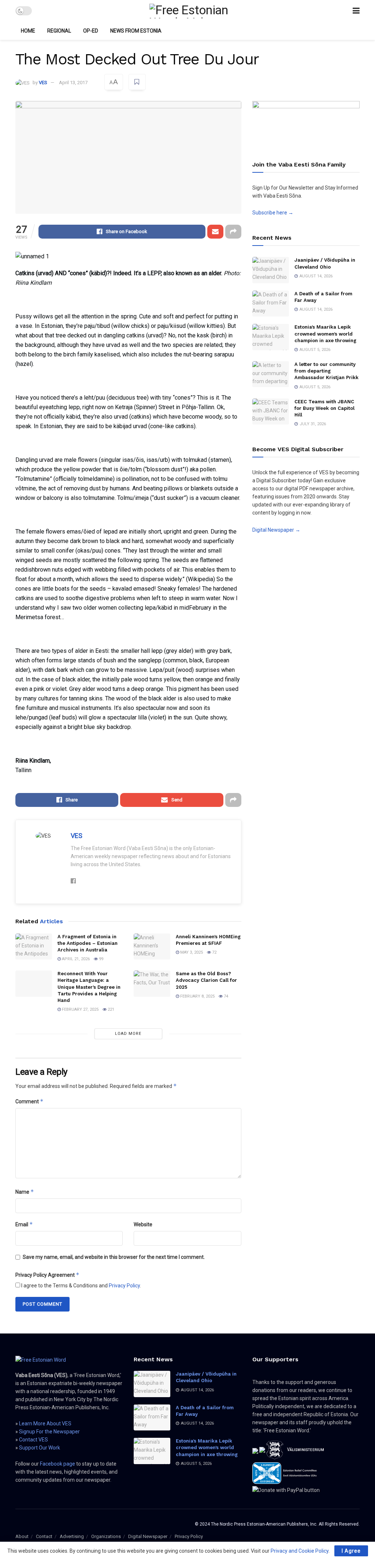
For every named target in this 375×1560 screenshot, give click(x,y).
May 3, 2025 (191, 952)
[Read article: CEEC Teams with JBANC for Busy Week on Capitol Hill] (270, 412)
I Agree (351, 1551)
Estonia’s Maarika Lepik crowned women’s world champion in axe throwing (325, 333)
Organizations (106, 1536)
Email (24, 1224)
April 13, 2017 (73, 82)
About (22, 1536)
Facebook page (57, 1464)
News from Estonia (135, 31)
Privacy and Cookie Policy (299, 1551)
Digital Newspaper (147, 1536)
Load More (128, 1033)
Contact (44, 1536)
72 (213, 952)
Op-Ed (90, 31)
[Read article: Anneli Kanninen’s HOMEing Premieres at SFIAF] (152, 947)
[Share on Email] (215, 232)
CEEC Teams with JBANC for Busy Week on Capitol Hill (324, 408)
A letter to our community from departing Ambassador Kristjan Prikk (326, 371)
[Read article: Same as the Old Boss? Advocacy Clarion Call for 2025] (152, 983)
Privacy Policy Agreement (47, 1274)
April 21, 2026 (75, 959)
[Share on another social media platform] (233, 232)
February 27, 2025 (80, 1009)
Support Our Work (39, 1448)
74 (225, 996)
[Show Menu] (356, 11)
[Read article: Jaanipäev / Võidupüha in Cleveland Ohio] (270, 270)
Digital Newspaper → (276, 530)
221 (110, 1009)
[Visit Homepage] (192, 11)
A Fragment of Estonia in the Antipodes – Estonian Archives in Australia (87, 943)
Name (24, 1191)
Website (143, 1224)
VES (43, 82)
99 (100, 959)
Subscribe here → (272, 213)
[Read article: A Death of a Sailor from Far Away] (270, 304)
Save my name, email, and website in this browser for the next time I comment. (114, 1257)
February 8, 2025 (197, 996)
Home (28, 31)
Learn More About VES (45, 1423)
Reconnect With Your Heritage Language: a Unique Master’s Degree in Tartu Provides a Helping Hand (88, 987)
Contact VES (33, 1440)
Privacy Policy (124, 1285)
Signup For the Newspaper (49, 1431)
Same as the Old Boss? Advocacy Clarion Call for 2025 (206, 980)
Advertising (72, 1536)
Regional (59, 31)
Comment (29, 1101)
